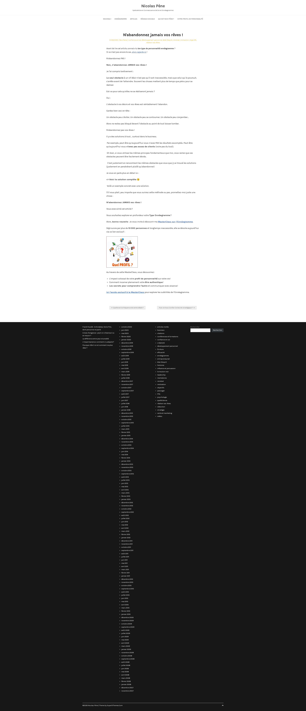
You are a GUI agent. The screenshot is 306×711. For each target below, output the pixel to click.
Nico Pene (123, 40)
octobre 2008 (126, 656)
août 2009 (125, 630)
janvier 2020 (126, 340)
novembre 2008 (127, 653)
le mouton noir (163, 372)
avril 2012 (124, 528)
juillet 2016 (125, 404)
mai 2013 (124, 487)
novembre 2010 (127, 582)
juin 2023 (125, 330)
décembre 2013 (127, 464)
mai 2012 (124, 525)
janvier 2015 (125, 435)
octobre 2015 (126, 420)
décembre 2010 (127, 579)
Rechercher (195, 327)
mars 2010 (125, 608)
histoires (160, 365)
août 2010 (125, 592)
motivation (184, 40)
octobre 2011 (126, 547)
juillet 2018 (125, 378)
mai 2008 (125, 672)
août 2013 (125, 477)
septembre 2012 (127, 512)
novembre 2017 (127, 384)
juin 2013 (124, 483)
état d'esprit (167, 40)
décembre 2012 (127, 503)
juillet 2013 (125, 480)
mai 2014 (124, 455)
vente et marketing (164, 413)
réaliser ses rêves (153, 43)
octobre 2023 (126, 327)
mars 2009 (125, 646)
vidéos (159, 416)
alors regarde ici (139, 52)
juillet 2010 (125, 595)
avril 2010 (125, 605)
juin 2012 (124, 522)
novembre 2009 (127, 621)
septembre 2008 (127, 659)
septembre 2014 (127, 448)
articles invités (163, 327)
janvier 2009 (126, 649)
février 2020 (126, 337)
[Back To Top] (223, 705)
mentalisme (162, 378)
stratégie (160, 410)
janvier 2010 (126, 614)
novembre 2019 (127, 346)
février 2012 (125, 534)
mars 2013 (125, 493)
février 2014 (125, 458)
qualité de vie (162, 400)
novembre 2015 (127, 416)
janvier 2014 (125, 461)
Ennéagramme (121, 19)
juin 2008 (125, 669)
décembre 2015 (127, 413)
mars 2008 (125, 678)
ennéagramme (163, 356)
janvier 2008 (126, 684)
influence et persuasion (166, 368)
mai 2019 (124, 365)
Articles (133, 19)
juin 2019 (124, 362)
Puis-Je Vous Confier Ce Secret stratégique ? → (177, 308)
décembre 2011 (126, 541)
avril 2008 (125, 675)
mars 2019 (125, 372)
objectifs (192, 40)
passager (161, 391)
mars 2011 (125, 570)
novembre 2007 (127, 691)
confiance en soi (134, 40)
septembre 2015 (127, 423)
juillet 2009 (125, 633)
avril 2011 (124, 566)
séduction (161, 407)
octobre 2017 (126, 388)
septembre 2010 (127, 589)
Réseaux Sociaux (148, 19)
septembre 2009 (127, 627)
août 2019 (125, 356)
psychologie (162, 397)
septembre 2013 (127, 474)
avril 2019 (124, 368)
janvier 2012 (125, 538)
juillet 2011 (125, 557)
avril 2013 (125, 490)
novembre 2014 (127, 442)
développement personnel (152, 40)
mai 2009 (125, 640)
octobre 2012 (126, 509)
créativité (161, 343)
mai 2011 (124, 563)
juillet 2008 (125, 665)
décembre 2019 (127, 343)
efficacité (160, 352)
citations (160, 333)
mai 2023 (125, 333)
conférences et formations (167, 337)
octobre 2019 (126, 349)
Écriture (160, 349)
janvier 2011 (125, 576)
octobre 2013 (126, 471)
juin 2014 (124, 451)
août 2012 (125, 515)
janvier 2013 (126, 499)
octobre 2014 (126, 445)
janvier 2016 (125, 410)
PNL (158, 394)
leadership (161, 375)
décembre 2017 (127, 381)
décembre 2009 (127, 617)
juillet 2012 (125, 518)
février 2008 (126, 681)
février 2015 (125, 432)
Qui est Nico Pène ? (166, 19)
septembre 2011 (127, 550)
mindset (176, 40)
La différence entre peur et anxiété (95, 339)
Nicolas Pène (153, 6)
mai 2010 (124, 601)
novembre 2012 (127, 506)
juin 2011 (124, 560)
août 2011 (124, 554)
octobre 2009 (126, 624)
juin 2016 (124, 407)
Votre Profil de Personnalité (190, 19)
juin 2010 (124, 598)
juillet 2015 (125, 426)
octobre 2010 (126, 586)
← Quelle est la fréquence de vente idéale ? (127, 308)
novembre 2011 (127, 544)
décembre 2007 (127, 688)
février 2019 (125, 375)
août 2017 (125, 394)
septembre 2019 (127, 352)
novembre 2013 (127, 467)
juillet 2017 (125, 397)
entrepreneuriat (163, 359)
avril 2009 (125, 643)
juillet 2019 (125, 359)
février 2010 (125, 611)
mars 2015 (125, 429)
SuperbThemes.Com (115, 705)
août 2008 (125, 662)
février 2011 (125, 573)
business (160, 330)
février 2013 (125, 496)
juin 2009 (125, 637)
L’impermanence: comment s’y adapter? (98, 342)
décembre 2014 (127, 439)
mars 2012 (125, 531)
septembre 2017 (127, 391)
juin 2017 (124, 400)
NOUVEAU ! (107, 19)
